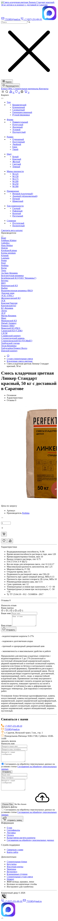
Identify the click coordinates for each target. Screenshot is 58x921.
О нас (9, 827)
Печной (16, 198)
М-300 (15, 186)
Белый (15, 156)
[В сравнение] (10, 541)
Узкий (15, 149)
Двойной (16, 144)
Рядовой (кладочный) (22, 193)
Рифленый (17, 211)
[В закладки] (4, 541)
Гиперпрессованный (22, 112)
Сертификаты (13, 830)
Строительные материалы (26, 88)
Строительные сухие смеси (20, 876)
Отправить (6, 772)
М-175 (15, 179)
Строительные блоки (17, 861)
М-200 (15, 181)
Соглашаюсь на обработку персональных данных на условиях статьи (29, 766)
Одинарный (18, 139)
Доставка (11, 832)
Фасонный (17, 127)
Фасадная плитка (15, 866)
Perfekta (25, 513)
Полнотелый (18, 225)
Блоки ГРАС (7, 88)
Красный (16, 159)
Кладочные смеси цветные (20, 361)
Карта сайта (12, 852)
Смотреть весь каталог (12, 230)
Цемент (10, 879)
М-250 (15, 184)
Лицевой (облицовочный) (24, 196)
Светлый (16, 164)
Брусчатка (11, 864)
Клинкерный (18, 107)
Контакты (43, 88)
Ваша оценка (7, 608)
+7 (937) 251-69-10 (13, 726)
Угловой (16, 129)
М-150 (15, 176)
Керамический (19, 105)
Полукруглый (19, 132)
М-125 (15, 174)
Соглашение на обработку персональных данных (30, 840)
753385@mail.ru (12, 729)
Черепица (11, 869)
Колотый (16, 213)
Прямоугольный (20, 122)
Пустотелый (18, 223)
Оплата (10, 835)
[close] (2, 98)
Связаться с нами (15, 849)
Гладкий (16, 208)
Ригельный (17, 216)
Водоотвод (12, 871)
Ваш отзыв (6, 625)
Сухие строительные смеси (20, 358)
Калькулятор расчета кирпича (21, 837)
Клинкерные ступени (17, 874)
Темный (16, 166)
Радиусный (17, 124)
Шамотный (17, 201)
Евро (14, 147)
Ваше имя (6, 613)
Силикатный (18, 110)
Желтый (16, 161)
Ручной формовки (21, 115)
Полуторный (18, 142)
